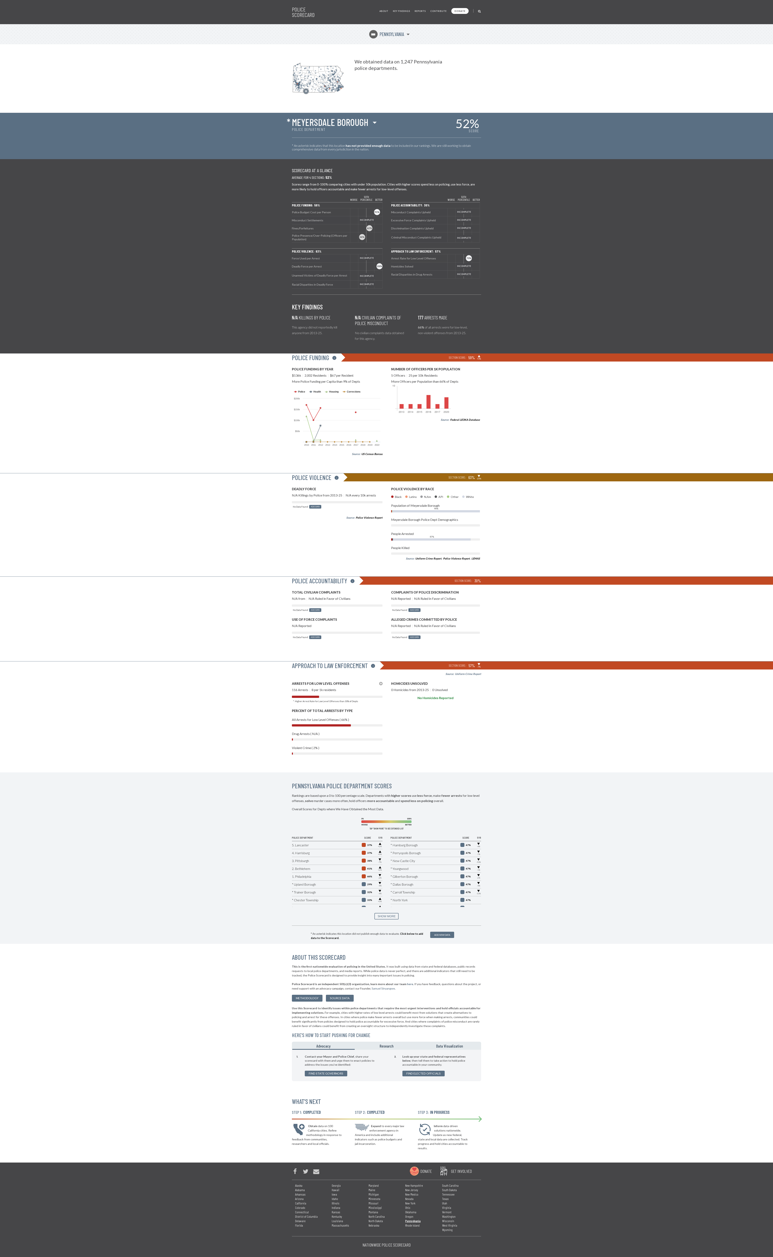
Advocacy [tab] (323, 1046)
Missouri (373, 1203)
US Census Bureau (371, 454)
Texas (445, 1199)
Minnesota (374, 1199)
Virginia (446, 1207)
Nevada (409, 1199)
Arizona (299, 1199)
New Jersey (411, 1190)
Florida (299, 1225)
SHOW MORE (387, 916)
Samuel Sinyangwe (383, 988)
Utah (444, 1203)
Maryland (374, 1185)
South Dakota (449, 1190)
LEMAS (475, 558)
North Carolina (377, 1216)
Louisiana (337, 1221)
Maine (372, 1190)
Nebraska (374, 1225)
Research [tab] (387, 1046)
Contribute (438, 11)
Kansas (336, 1212)
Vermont (447, 1212)
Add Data (315, 507)
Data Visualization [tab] (449, 1046)
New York (410, 1203)
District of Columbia (306, 1216)
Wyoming (447, 1230)
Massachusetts (340, 1225)
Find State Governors (326, 1073)
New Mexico (411, 1194)
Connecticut (302, 1212)
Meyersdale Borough (330, 122)
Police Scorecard (303, 12)
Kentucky (337, 1216)
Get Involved (461, 1171)
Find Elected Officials (423, 1073)
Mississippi (375, 1207)
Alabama (300, 1190)
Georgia (336, 1185)
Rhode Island (412, 1225)
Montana (373, 1212)
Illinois (335, 1203)
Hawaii (335, 1190)
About (383, 11)
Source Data (340, 998)
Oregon (409, 1216)
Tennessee (448, 1194)
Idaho (335, 1199)
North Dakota (376, 1221)
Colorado (300, 1207)
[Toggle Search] (479, 11)
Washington (449, 1216)
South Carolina (450, 1185)
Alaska (298, 1185)
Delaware (300, 1221)
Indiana (336, 1207)
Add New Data (442, 935)
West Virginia (449, 1225)
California (300, 1203)
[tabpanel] (386, 1065)
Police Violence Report (369, 517)
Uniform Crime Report (428, 558)
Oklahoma (410, 1212)
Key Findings (401, 11)
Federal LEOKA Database (465, 419)
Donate (460, 11)
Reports (420, 11)
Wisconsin (448, 1221)
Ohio (407, 1207)
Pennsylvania (387, 34)
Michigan (374, 1194)
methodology (307, 998)
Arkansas (300, 1194)
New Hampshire (414, 1185)
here (410, 984)
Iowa (334, 1194)
